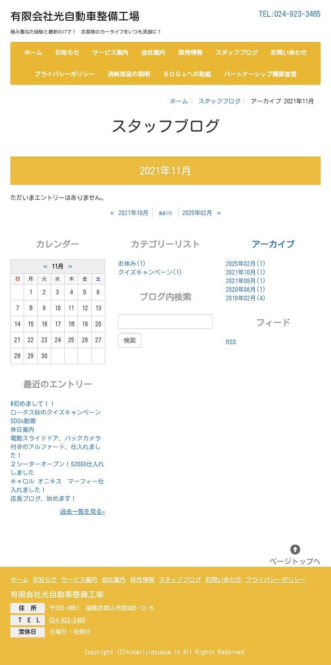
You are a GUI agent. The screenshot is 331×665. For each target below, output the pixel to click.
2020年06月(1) (246, 290)
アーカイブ (273, 244)
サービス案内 (110, 53)
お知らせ (67, 53)
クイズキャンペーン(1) (150, 272)
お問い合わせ (289, 53)
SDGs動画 (23, 421)
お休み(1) (132, 264)
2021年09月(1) (246, 281)
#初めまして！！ (33, 404)
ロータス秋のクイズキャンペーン (55, 412)
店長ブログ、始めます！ (43, 499)
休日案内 (22, 430)
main (165, 213)
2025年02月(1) (246, 264)
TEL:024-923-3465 (290, 14)
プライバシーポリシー (64, 74)
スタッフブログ (236, 53)
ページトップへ (295, 561)
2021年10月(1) (246, 272)
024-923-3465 (67, 620)
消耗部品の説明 (129, 74)
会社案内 (153, 53)
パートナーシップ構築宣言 (260, 74)
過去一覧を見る (81, 512)
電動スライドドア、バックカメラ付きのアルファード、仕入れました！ (55, 447)
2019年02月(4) (246, 298)
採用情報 (190, 53)
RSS (231, 342)
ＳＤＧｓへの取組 (187, 74)
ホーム (33, 53)
